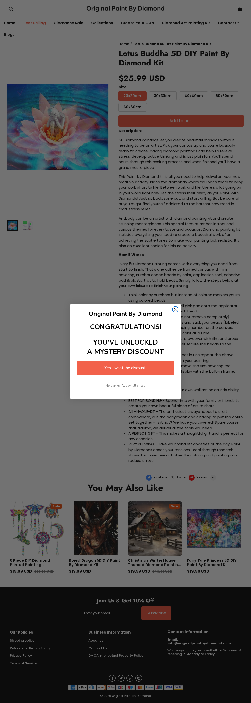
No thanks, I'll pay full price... (126, 386)
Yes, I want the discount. (125, 368)
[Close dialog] (175, 309)
